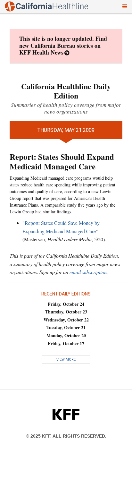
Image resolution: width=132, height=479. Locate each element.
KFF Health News (41, 52)
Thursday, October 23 (66, 311)
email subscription (88, 272)
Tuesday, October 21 (66, 327)
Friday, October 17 (66, 343)
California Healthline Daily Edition (66, 91)
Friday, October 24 (66, 304)
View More (66, 359)
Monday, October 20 (66, 335)
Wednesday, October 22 (66, 319)
